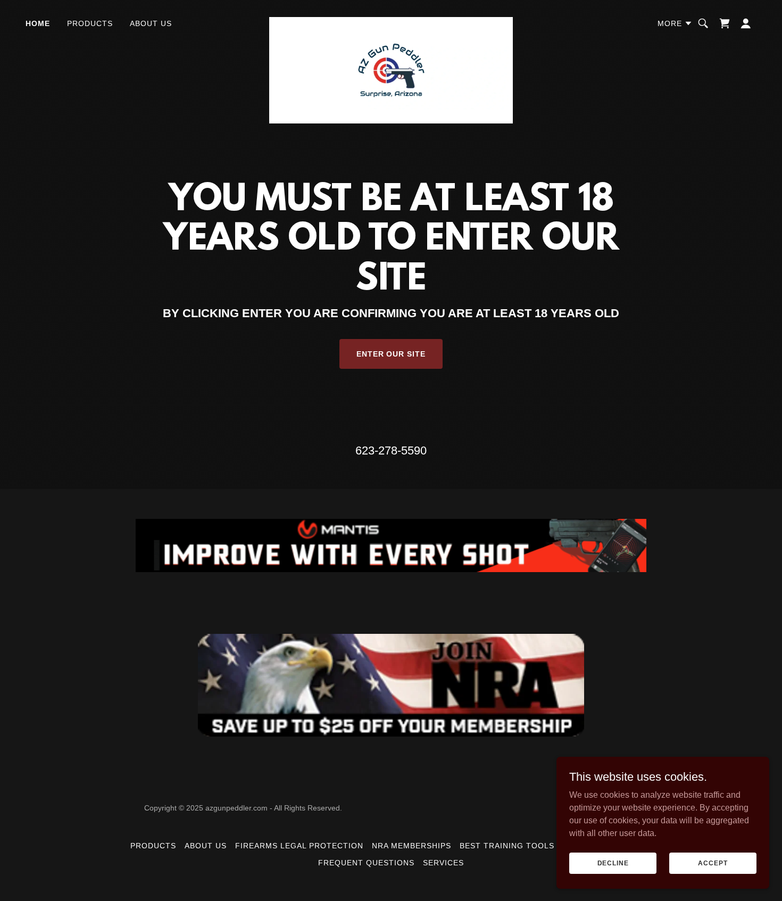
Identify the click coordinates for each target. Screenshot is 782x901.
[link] (391, 21)
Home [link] (38, 23)
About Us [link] (151, 23)
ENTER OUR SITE (391, 354)
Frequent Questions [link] (366, 862)
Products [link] (90, 23)
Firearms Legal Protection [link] (299, 845)
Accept (712, 862)
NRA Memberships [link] (411, 845)
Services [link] (443, 862)
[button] (675, 23)
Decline (613, 862)
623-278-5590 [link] (391, 450)
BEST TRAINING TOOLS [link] (507, 845)
